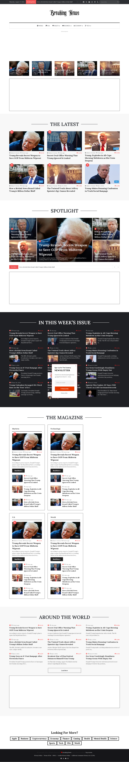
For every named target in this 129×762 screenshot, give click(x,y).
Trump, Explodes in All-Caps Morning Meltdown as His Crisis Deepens (64, 72)
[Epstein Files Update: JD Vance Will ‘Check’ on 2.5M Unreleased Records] (91, 393)
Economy (78, 26)
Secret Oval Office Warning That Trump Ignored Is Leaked (41, 72)
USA (48, 26)
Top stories (88, 752)
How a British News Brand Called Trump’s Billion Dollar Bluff (86, 72)
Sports (52, 743)
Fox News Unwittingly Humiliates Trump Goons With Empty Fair (100, 369)
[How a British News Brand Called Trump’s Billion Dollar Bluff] (87, 68)
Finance (66, 739)
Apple (14, 739)
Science (113, 739)
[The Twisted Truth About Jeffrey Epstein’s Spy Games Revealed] (110, 68)
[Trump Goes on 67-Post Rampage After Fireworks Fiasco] (14, 375)
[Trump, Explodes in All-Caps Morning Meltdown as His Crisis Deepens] (64, 68)
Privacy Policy (38, 755)
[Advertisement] (64, 46)
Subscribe (65, 388)
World (40, 26)
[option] (19, 68)
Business (67, 26)
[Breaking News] (64, 13)
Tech (88, 26)
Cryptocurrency (39, 739)
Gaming (76, 739)
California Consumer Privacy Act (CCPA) (83, 755)
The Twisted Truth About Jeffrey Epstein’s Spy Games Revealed (55, 2)
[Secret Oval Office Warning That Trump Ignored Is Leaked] (42, 68)
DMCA (54, 755)
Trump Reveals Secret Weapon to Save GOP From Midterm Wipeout (19, 72)
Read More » (18, 470)
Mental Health (100, 739)
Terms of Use (47, 755)
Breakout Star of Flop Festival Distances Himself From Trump (61, 657)
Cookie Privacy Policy (64, 755)
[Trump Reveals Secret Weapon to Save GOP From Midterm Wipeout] (19, 68)
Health (56, 26)
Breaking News (67, 752)
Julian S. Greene (15, 153)
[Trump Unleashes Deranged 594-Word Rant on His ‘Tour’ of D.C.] (14, 393)
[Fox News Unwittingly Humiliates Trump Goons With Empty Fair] (91, 375)
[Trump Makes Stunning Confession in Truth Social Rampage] (91, 358)
